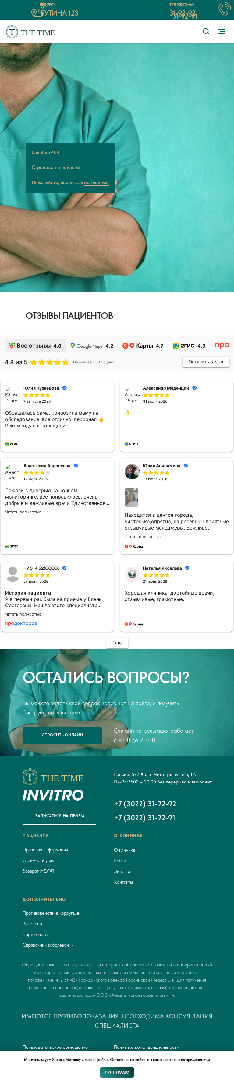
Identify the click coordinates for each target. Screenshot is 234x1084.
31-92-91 (184, 16)
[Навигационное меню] (222, 31)
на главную (96, 491)
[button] (206, 31)
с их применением (194, 1059)
